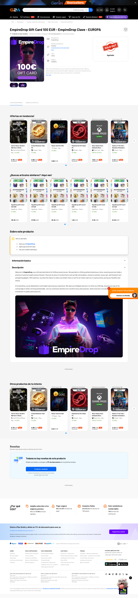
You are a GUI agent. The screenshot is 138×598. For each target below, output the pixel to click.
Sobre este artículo (32, 102)
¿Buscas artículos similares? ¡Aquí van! (31, 175)
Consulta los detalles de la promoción (21, 530)
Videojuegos (20, 22)
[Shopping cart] (124, 9)
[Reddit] (116, 574)
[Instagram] (119, 574)
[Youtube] (109, 574)
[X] (123, 574)
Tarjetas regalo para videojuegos (36, 22)
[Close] (135, 3)
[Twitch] (113, 574)
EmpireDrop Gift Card (67, 22)
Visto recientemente (16, 102)
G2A (13, 22)
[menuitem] (14, 17)
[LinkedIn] (126, 574)
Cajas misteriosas (53, 22)
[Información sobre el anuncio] (60, 119)
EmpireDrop (30, 244)
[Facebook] (106, 574)
